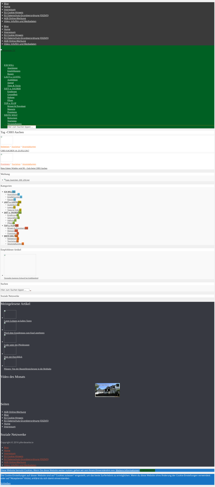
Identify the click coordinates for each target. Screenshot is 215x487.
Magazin (11, 109)
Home (7, 6)
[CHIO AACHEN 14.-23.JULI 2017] (7, 143)
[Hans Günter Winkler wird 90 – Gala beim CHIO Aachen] (7, 161)
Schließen (6, 483)
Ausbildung (12, 80)
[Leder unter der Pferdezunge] (10, 341)
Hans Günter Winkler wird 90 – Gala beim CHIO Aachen (24, 168)
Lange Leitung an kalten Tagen (18, 321)
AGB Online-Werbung (15, 18)
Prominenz (12, 112)
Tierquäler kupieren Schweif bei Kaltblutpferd (21, 278)
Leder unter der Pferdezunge (16, 345)
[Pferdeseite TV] (8, 50)
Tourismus (12, 121)
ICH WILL (9, 65)
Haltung (10, 97)
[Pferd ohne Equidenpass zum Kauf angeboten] (10, 329)
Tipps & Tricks (14, 85)
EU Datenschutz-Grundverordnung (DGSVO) (26, 15)
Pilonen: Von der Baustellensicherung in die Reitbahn (27, 369)
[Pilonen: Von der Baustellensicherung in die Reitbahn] (10, 365)
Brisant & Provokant (16, 106)
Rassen (10, 74)
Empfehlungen (13, 71)
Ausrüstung (12, 68)
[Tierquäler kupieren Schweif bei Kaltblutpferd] (20, 275)
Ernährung (12, 91)
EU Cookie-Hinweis (13, 12)
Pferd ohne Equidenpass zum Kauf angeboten (24, 333)
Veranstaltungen (14, 124)
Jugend (10, 82)
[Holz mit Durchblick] (10, 353)
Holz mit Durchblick (13, 357)
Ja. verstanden (147, 470)
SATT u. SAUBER (12, 88)
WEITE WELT (10, 115)
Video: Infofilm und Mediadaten (20, 21)
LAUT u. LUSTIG (12, 77)
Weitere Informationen (127, 470)
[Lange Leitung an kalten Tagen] (10, 317)
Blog (6, 3)
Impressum (10, 9)
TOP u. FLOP (10, 103)
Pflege (10, 100)
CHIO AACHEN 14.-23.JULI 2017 (15, 151)
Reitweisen (12, 118)
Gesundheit (12, 94)
